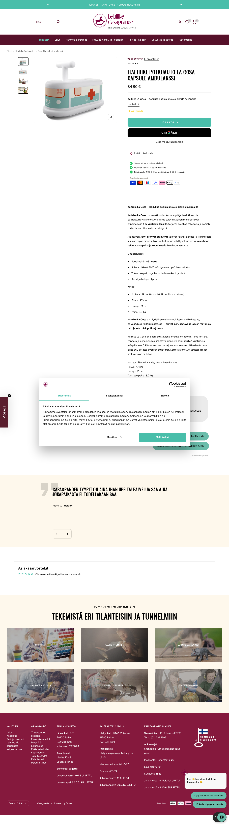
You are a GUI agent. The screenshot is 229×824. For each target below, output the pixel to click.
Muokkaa (112, 437)
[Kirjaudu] (179, 21)
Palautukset (37, 759)
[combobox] (49, 22)
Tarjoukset (43, 39)
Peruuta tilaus (38, 762)
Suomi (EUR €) (16, 803)
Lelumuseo (37, 745)
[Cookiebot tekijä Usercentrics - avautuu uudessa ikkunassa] (171, 384)
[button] (136, 59)
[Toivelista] (187, 22)
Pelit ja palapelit (15, 739)
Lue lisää (132, 104)
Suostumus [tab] (64, 395)
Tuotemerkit (185, 39)
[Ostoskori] (194, 22)
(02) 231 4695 (158, 737)
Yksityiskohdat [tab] (114, 395)
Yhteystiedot (38, 732)
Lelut (57, 39)
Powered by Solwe (63, 803)
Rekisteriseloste (40, 749)
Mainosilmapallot (40, 739)
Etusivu (10, 51)
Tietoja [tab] (165, 395)
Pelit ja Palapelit (137, 39)
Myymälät (36, 742)
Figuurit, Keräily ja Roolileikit (107, 39)
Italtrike (133, 63)
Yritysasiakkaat (15, 749)
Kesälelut (12, 735)
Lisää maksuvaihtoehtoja (169, 141)
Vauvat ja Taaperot (162, 39)
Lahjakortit (13, 742)
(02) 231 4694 (107, 741)
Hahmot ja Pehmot (76, 39)
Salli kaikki (162, 437)
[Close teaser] (9, 395)
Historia (35, 735)
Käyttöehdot (38, 752)
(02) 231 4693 (64, 741)
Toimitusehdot (39, 755)
